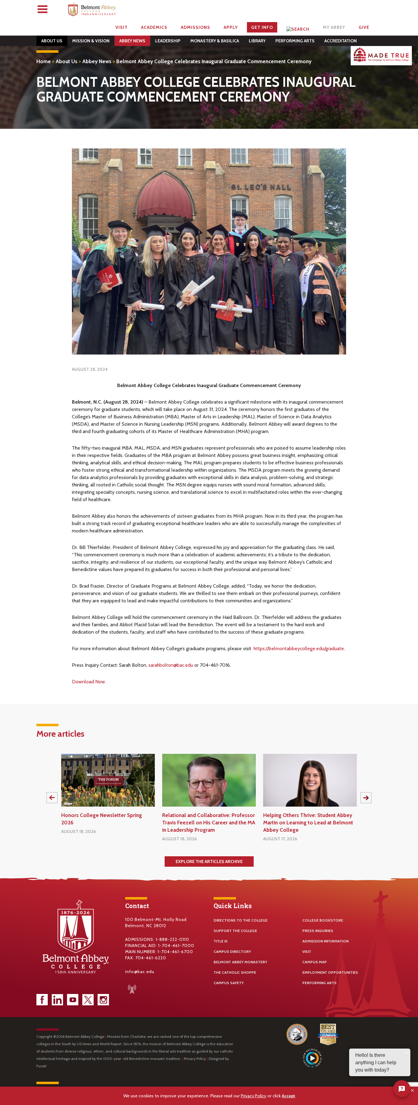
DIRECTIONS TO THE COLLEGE (240, 920)
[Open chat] (401, 1088)
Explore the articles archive (209, 861)
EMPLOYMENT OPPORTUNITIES (330, 972)
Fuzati (41, 1066)
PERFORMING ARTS (319, 982)
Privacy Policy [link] (253, 1095)
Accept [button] (288, 1096)
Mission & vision (91, 41)
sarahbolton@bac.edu (170, 665)
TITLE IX (221, 941)
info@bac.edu (139, 971)
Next (365, 797)
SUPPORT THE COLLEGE (235, 930)
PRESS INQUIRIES (317, 930)
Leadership (168, 41)
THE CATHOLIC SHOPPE (235, 972)
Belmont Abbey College (92, 11)
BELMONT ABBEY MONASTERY (240, 962)
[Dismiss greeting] (406, 1053)
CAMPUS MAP (314, 962)
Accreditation (340, 41)
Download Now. (89, 682)
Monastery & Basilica (214, 41)
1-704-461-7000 (176, 945)
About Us (51, 41)
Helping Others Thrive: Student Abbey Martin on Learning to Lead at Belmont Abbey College (308, 822)
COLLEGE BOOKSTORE (322, 920)
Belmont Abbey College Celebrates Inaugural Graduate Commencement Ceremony (214, 61)
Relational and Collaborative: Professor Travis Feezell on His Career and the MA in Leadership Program (208, 822)
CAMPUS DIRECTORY (232, 951)
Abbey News (132, 41)
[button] (412, 1091)
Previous (52, 797)
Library (257, 41)
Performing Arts (295, 41)
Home (43, 61)
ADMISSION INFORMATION (325, 941)
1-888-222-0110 (172, 939)
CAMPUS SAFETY (229, 982)
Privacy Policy (195, 1058)
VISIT (306, 951)
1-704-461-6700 (175, 951)
